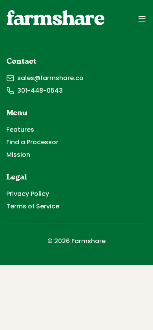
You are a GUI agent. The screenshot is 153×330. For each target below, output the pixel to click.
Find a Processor (32, 142)
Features (20, 129)
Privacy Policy (27, 193)
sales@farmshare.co (50, 78)
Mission (18, 154)
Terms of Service (32, 206)
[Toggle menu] (142, 18)
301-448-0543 (40, 90)
